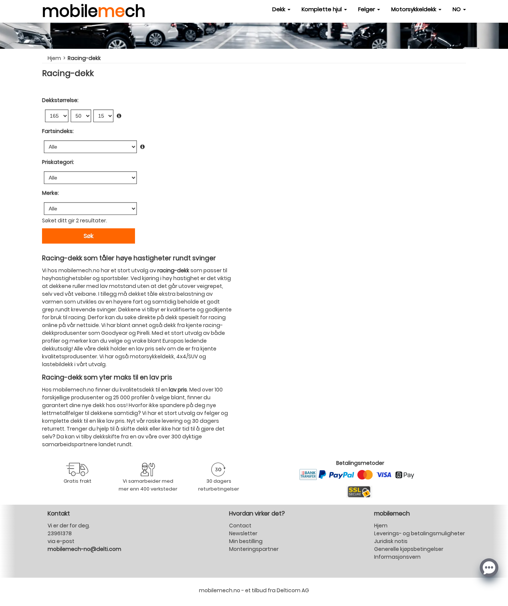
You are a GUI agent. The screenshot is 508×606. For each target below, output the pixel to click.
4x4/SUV (187, 356)
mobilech (93, 9)
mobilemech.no (73, 389)
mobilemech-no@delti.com (84, 549)
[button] (489, 567)
